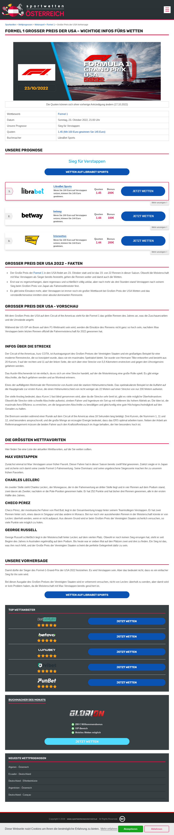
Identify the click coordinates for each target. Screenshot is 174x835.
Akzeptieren (130, 829)
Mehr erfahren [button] (109, 828)
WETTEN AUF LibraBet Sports (87, 172)
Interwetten (59, 236)
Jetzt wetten (143, 191)
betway (57, 211)
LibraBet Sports (63, 186)
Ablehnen (156, 829)
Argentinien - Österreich (20, 788)
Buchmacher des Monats (27, 699)
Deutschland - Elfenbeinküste (22, 781)
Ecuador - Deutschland (19, 774)
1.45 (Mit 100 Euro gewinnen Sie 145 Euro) (81, 131)
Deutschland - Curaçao (19, 794)
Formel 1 (63, 113)
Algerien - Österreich (18, 767)
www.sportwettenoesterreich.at (82, 819)
